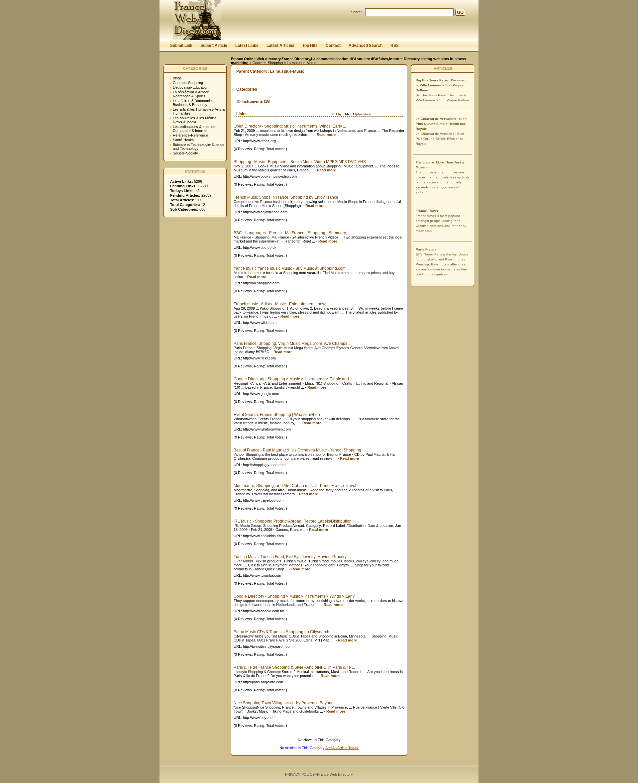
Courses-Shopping (268, 63)
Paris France (426, 249)
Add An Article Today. (342, 748)
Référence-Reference (190, 135)
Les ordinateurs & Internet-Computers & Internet (194, 129)
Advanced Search (365, 45)
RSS (394, 45)
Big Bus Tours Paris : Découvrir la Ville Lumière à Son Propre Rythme (441, 85)
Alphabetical (362, 114)
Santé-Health (183, 140)
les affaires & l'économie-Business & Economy (193, 103)
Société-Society (185, 153)
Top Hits (310, 45)
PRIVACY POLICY (299, 774)
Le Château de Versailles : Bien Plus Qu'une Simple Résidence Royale (441, 124)
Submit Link (181, 45)
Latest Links (247, 45)
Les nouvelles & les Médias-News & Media (195, 120)
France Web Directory (335, 774)
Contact (333, 45)
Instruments (252, 101)
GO (460, 12)
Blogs (177, 78)
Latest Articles (280, 45)
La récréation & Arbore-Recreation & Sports (191, 94)
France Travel (427, 211)
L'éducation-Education (190, 87)
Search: (357, 12)
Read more (326, 135)
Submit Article (213, 45)
